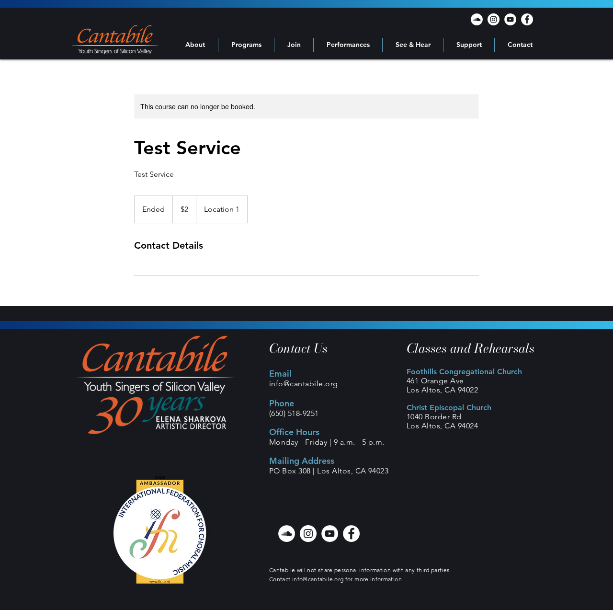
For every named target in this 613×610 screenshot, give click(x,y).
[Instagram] (493, 19)
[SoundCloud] (477, 19)
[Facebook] (527, 19)
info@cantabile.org (303, 383)
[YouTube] (510, 19)
